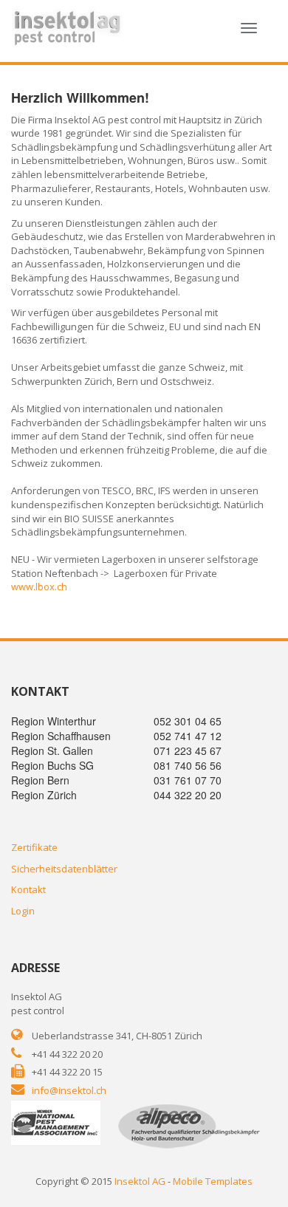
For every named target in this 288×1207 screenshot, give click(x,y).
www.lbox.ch (39, 586)
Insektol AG (139, 1181)
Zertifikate (34, 847)
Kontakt (28, 889)
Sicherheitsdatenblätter (64, 868)
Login (23, 910)
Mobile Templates (213, 1181)
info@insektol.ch (69, 1090)
